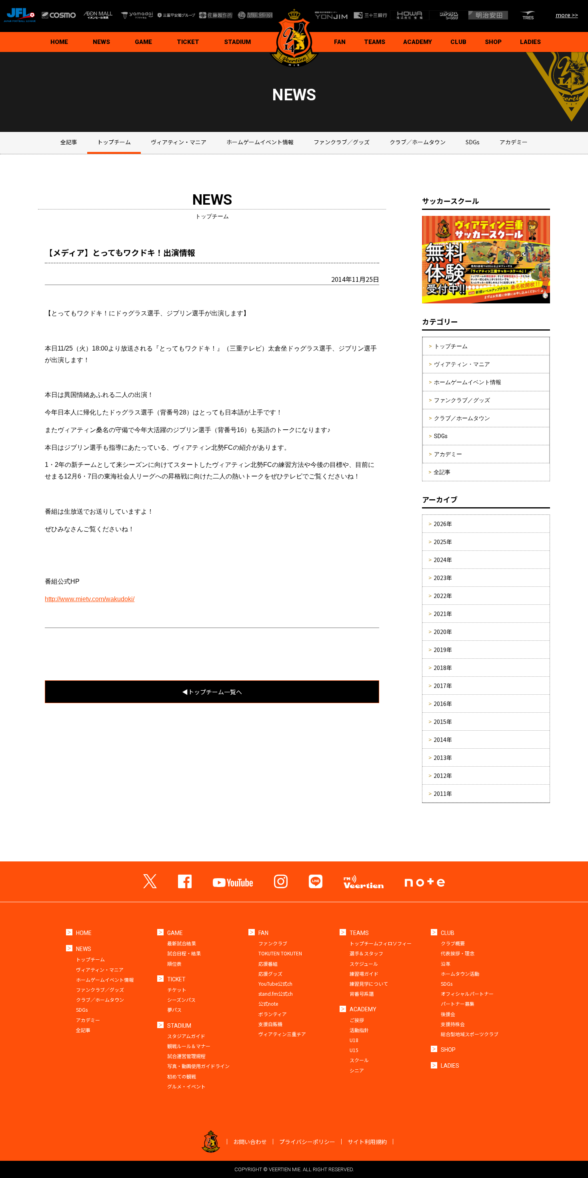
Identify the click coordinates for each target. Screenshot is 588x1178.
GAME (143, 42)
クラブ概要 (453, 943)
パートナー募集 (457, 1003)
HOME (59, 42)
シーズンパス (181, 999)
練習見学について (369, 983)
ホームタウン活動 (460, 973)
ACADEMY (417, 42)
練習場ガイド (364, 973)
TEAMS (374, 42)
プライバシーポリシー (307, 1141)
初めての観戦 (181, 1076)
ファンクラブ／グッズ (342, 142)
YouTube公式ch (275, 983)
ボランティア (272, 1014)
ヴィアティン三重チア (282, 1034)
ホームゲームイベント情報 (260, 142)
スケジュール (364, 963)
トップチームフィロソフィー (381, 943)
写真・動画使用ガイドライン (198, 1065)
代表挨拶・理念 (457, 953)
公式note (268, 1003)
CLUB (458, 42)
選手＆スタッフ (366, 953)
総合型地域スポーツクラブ (469, 1034)
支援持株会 (453, 1024)
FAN (340, 42)
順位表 (174, 963)
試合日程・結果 (184, 953)
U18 (354, 1039)
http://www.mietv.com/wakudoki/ (89, 599)
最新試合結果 (181, 943)
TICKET (188, 42)
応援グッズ (270, 973)
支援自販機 (270, 1024)
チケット (176, 989)
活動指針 (359, 1030)
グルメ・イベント (186, 1086)
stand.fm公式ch (275, 993)
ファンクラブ (272, 943)
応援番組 (268, 963)
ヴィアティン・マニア (178, 142)
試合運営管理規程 (186, 1055)
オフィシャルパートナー (467, 993)
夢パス (174, 1009)
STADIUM (237, 42)
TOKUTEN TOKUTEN (280, 953)
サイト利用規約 (367, 1141)
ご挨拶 (357, 1020)
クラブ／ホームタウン (418, 142)
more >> (567, 15)
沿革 (445, 963)
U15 (354, 1049)
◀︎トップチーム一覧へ (212, 692)
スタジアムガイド (186, 1035)
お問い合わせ (250, 1141)
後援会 (448, 1014)
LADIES (530, 42)
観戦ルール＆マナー (188, 1045)
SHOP (493, 42)
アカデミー (514, 142)
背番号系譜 (362, 993)
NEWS (101, 42)
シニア (357, 1070)
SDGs (473, 142)
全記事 (68, 142)
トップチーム (114, 142)
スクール (359, 1059)
